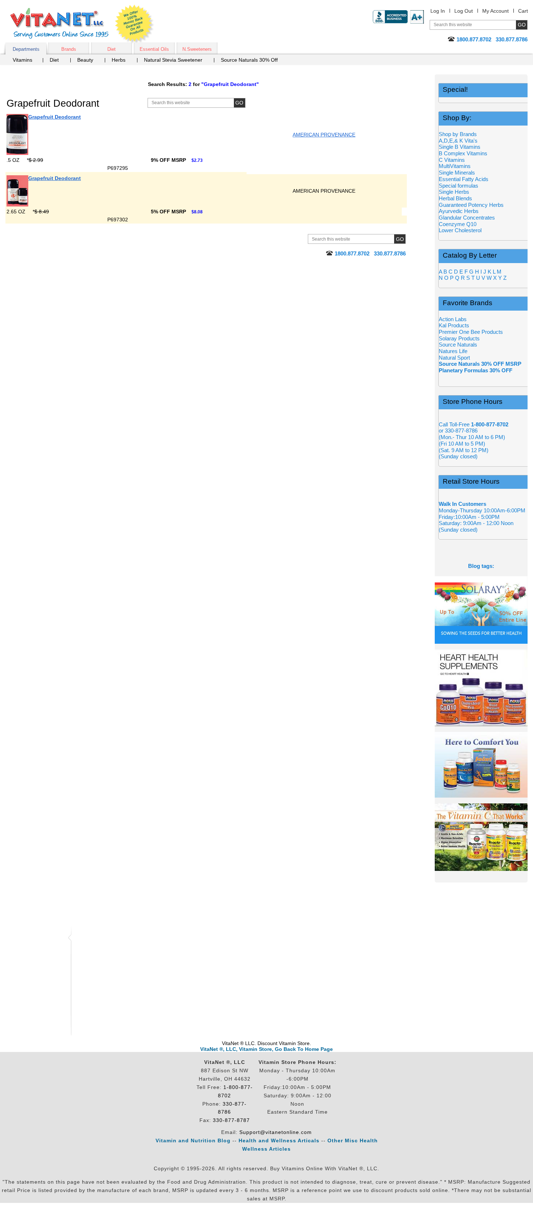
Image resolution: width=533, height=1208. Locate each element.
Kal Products (454, 325)
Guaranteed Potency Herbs (471, 205)
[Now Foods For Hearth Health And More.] (481, 688)
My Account (495, 11)
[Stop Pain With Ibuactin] (481, 765)
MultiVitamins (455, 166)
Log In (437, 11)
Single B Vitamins (459, 147)
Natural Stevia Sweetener (173, 60)
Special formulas (458, 186)
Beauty (85, 60)
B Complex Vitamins (463, 153)
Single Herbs (454, 192)
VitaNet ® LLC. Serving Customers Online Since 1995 (59, 23)
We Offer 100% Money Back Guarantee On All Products (134, 24)
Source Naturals (458, 344)
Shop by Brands (460, 134)
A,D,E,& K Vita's (458, 141)
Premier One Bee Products (471, 332)
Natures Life (453, 351)
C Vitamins (452, 160)
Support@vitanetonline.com (275, 1132)
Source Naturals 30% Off (249, 60)
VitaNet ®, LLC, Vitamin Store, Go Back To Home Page (266, 1049)
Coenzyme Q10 (457, 224)
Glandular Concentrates (467, 217)
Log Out (463, 11)
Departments (26, 49)
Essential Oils (154, 49)
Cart (523, 11)
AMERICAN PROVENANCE (324, 135)
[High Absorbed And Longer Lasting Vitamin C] (481, 837)
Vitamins (22, 60)
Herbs (118, 60)
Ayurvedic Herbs (459, 211)
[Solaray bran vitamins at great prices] (481, 610)
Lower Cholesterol (460, 230)
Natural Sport (454, 358)
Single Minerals (457, 172)
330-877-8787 (231, 1120)
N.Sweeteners (197, 49)
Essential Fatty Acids (463, 179)
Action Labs (453, 319)
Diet (111, 49)
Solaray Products (459, 338)
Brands (68, 49)
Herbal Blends (455, 198)
